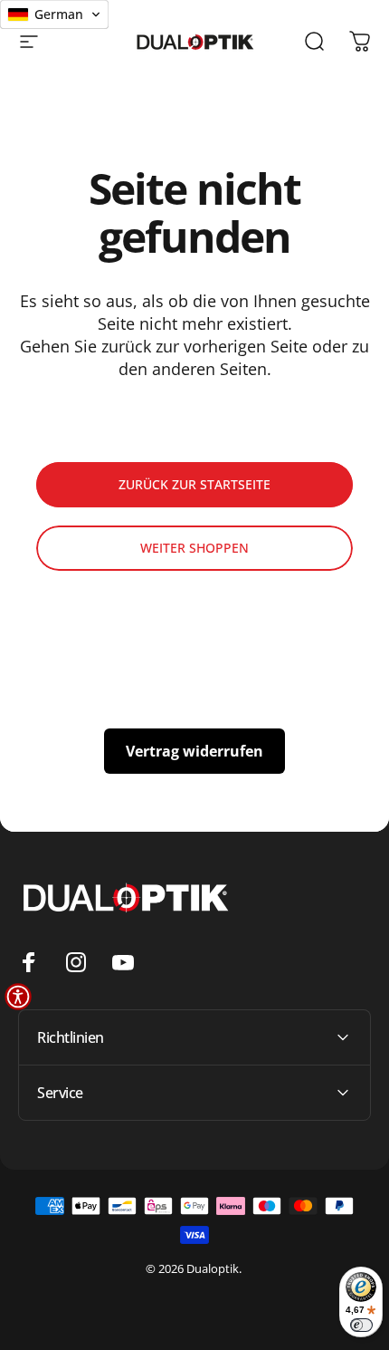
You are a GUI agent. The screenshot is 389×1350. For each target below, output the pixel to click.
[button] (18, 996)
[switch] (361, 1325)
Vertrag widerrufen (194, 751)
